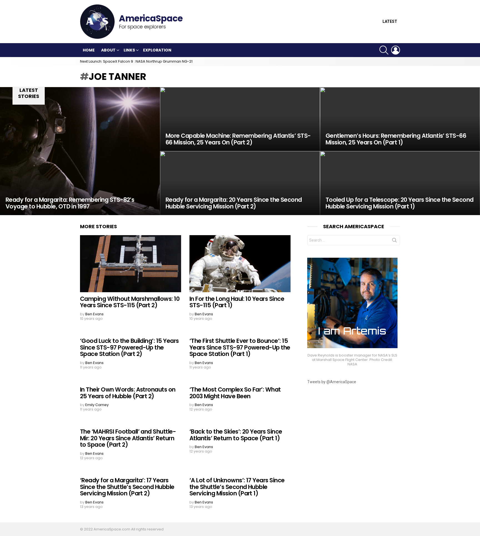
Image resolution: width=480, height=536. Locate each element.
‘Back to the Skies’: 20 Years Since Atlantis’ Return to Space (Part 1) (235, 434)
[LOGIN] (395, 50)
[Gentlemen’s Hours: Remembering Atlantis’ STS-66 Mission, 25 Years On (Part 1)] (400, 119)
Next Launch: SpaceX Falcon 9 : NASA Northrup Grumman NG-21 (136, 61)
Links (129, 50)
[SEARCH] (383, 50)
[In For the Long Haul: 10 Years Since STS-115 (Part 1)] (240, 263)
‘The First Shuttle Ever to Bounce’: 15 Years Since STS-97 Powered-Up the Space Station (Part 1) (239, 347)
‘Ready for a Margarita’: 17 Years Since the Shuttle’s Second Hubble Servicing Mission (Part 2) (127, 486)
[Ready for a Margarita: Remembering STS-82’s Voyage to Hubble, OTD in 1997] (80, 151)
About (108, 50)
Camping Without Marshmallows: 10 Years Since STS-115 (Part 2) (129, 302)
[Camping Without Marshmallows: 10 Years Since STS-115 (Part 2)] (130, 263)
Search (394, 241)
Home (89, 50)
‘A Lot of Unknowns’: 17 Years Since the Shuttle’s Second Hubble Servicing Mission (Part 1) (237, 486)
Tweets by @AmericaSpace (331, 382)
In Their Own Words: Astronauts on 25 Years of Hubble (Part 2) (128, 392)
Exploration (157, 50)
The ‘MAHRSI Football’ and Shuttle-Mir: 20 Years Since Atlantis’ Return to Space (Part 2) (128, 438)
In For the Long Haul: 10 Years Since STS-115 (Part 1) (236, 302)
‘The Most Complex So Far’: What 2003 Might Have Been (235, 392)
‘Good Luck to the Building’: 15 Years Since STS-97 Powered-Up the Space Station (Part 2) (129, 347)
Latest (389, 21)
